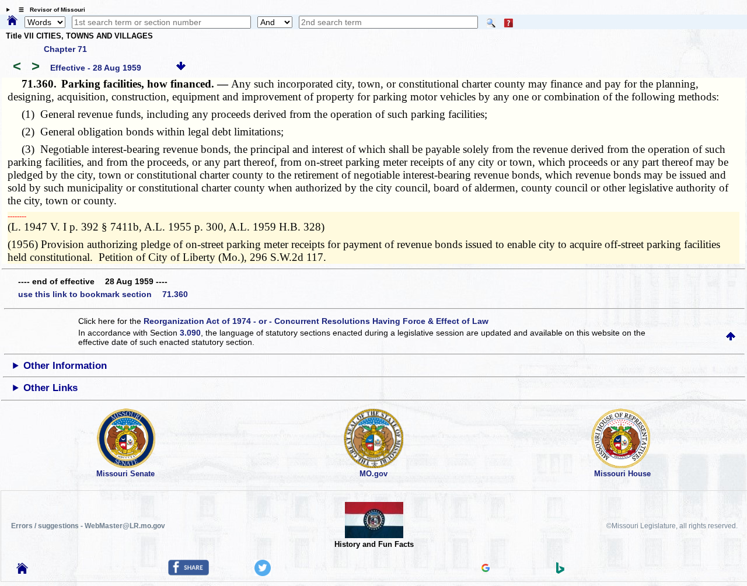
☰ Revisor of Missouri (49, 9)
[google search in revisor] (485, 569)
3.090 (190, 332)
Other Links (50, 387)
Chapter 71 (65, 49)
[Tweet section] (262, 573)
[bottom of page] (181, 67)
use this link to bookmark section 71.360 (103, 294)
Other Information (65, 365)
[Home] (12, 21)
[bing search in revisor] (560, 570)
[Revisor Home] (22, 570)
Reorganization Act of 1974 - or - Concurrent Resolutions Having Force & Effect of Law (316, 321)
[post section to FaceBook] (188, 572)
